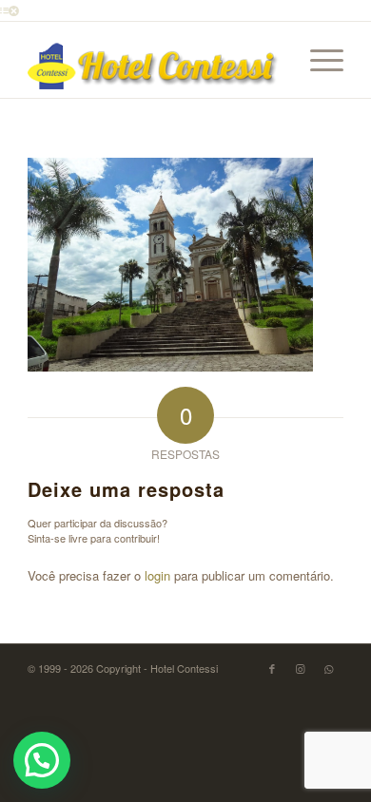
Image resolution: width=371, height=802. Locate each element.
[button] (41, 760)
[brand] (154, 60)
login (157, 575)
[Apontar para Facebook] (272, 668)
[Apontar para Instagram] (300, 668)
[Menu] (317, 60)
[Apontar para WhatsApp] (329, 668)
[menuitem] (317, 60)
